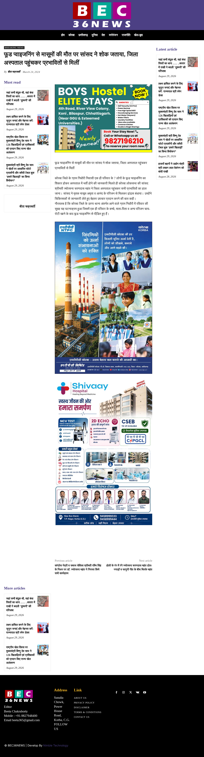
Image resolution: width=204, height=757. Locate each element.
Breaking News (14, 48)
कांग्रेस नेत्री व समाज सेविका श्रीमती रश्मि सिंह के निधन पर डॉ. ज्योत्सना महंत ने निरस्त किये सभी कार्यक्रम (78, 569)
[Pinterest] (139, 72)
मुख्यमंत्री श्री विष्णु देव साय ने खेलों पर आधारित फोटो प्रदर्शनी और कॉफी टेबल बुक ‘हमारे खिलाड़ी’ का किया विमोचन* (20, 173)
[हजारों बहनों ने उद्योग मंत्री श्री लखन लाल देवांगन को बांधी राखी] (193, 166)
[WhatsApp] (148, 72)
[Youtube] (144, 692)
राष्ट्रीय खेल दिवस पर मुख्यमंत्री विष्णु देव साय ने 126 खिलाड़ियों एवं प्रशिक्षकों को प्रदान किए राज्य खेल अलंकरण (20, 144)
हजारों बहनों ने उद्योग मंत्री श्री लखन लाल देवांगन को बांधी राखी (171, 167)
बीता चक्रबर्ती (14, 71)
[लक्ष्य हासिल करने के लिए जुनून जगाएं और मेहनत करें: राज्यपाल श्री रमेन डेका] (42, 119)
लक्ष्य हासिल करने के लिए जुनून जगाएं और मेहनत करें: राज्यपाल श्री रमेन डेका (19, 120)
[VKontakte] (137, 692)
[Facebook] (121, 72)
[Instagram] (123, 692)
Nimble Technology (55, 745)
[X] (130, 72)
